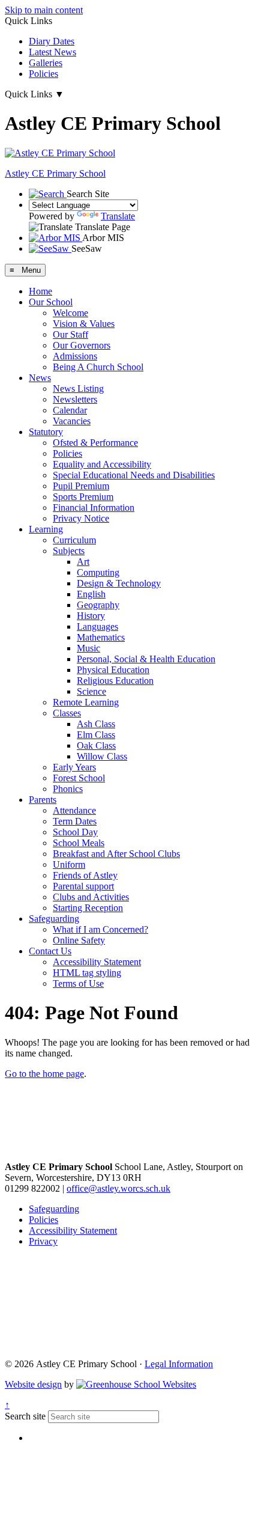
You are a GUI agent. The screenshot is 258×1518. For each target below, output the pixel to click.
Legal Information (179, 1364)
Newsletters (75, 399)
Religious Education (115, 680)
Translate (118, 216)
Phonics (68, 789)
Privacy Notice (81, 518)
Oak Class (96, 745)
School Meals (78, 843)
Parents (42, 799)
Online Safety (79, 940)
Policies (43, 74)
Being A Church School (98, 367)
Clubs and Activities (91, 897)
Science (91, 691)
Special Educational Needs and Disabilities (134, 475)
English (91, 594)
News (40, 378)
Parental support (83, 886)
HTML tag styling (87, 973)
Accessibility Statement (97, 962)
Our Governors (81, 345)
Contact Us (50, 951)
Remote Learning (86, 702)
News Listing (78, 388)
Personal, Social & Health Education (146, 659)
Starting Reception (88, 908)
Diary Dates (51, 41)
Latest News (52, 52)
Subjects (69, 551)
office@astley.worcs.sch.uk (118, 1188)
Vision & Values (84, 324)
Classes (67, 713)
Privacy (43, 1241)
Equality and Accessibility (102, 464)
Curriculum (74, 540)
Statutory (46, 432)
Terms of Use (78, 983)
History (91, 616)
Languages (97, 626)
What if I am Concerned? (100, 929)
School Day (75, 832)
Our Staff (70, 334)
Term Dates (75, 821)
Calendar (70, 410)
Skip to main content (44, 10)
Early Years (74, 767)
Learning (46, 529)
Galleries (45, 63)
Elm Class (96, 735)
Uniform (69, 864)
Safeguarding (54, 918)
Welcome (70, 313)
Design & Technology (119, 583)
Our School (51, 302)
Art (83, 561)
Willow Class (102, 756)
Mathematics (101, 637)
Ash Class (96, 724)
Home (40, 291)
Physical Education (113, 670)
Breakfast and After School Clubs (116, 854)
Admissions (75, 356)
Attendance (74, 810)
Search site (25, 1416)
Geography (98, 605)
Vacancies (72, 421)
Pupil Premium (81, 486)
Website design (33, 1384)
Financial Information (93, 507)
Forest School (79, 778)
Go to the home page (44, 1073)
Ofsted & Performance (95, 442)
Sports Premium (83, 497)
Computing (98, 572)
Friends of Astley (85, 875)
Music (88, 648)
